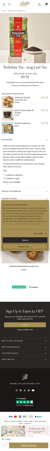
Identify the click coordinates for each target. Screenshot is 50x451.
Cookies (6, 226)
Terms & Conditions (17, 421)
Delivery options (9, 199)
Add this (44, 97)
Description (7, 140)
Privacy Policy (35, 224)
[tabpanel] (25, 38)
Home (3, 11)
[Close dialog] (47, 427)
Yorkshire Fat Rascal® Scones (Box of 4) (22, 98)
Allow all (25, 240)
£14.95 (17, 102)
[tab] (25, 139)
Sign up (25, 325)
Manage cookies (24, 246)
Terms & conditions (23, 329)
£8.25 (17, 126)
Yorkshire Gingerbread (22, 123)
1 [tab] (25, 60)
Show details (38, 233)
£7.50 (17, 115)
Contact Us (27, 423)
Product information (11, 191)
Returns (6, 421)
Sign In (39, 4)
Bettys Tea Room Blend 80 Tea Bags (24, 111)
